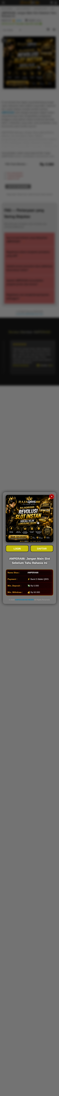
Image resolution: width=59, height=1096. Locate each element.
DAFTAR (42, 549)
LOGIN (17, 549)
